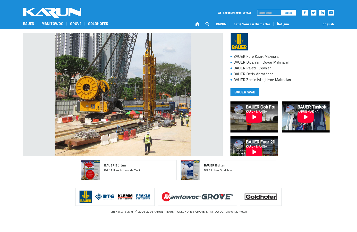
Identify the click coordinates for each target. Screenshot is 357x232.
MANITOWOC (52, 23)
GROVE (75, 23)
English (328, 24)
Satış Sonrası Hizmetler (251, 23)
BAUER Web (244, 92)
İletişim (283, 23)
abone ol (289, 13)
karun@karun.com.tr (237, 13)
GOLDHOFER (98, 23)
